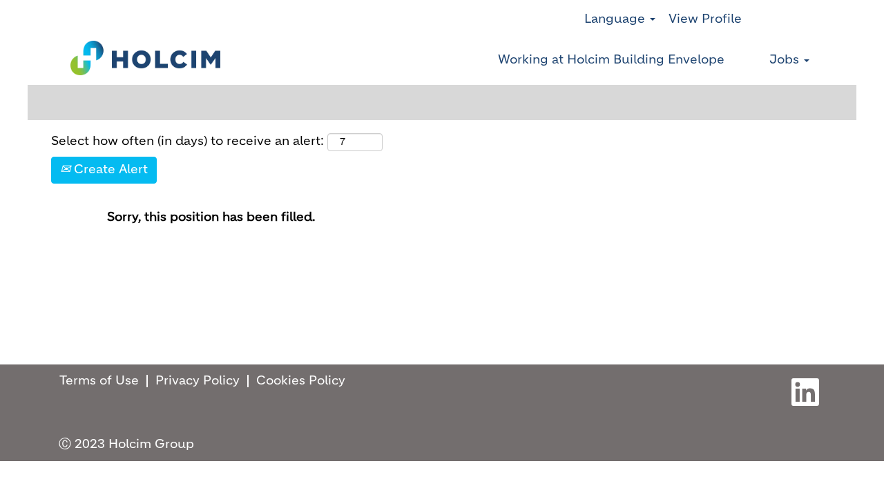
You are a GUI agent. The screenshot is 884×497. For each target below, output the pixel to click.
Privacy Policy (197, 381)
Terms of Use (99, 381)
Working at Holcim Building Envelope (611, 60)
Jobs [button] (786, 60)
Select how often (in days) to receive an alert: (187, 141)
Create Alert (109, 170)
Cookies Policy (300, 381)
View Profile (705, 19)
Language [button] (616, 19)
